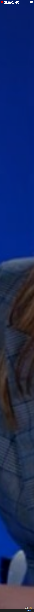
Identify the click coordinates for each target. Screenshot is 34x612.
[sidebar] (32, 1)
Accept (29, 610)
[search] (30, 1)
